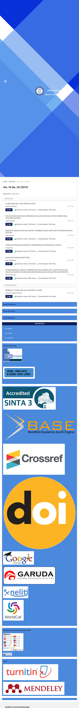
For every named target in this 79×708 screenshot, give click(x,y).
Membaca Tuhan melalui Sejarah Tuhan (23, 290)
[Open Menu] (5, 81)
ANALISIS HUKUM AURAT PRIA (17, 257)
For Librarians (9, 338)
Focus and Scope (9, 311)
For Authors (8, 333)
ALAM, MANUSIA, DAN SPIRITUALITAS (20, 204)
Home (5, 181)
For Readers (8, 328)
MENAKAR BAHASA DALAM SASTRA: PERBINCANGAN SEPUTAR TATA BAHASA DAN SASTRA (39, 232)
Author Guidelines (9, 304)
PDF (9, 210)
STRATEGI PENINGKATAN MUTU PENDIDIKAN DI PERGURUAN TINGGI (33, 245)
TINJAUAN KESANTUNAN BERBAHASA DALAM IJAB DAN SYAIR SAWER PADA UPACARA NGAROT (36, 217)
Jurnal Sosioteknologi (56, 93)
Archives (12, 181)
